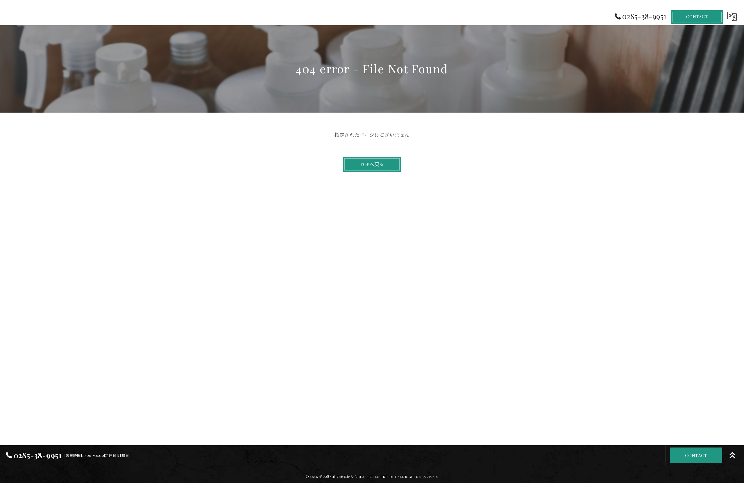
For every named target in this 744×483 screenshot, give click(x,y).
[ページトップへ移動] (732, 455)
